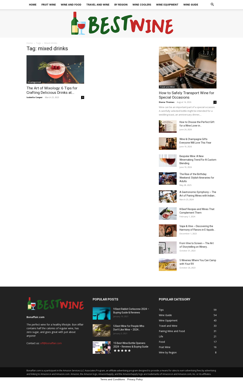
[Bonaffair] (121, 23)
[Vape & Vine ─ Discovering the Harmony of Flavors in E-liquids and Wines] (168, 230)
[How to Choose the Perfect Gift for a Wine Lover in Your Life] (168, 126)
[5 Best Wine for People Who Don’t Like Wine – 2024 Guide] (101, 330)
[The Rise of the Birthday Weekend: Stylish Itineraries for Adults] (168, 178)
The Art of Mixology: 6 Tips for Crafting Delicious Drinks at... (52, 90)
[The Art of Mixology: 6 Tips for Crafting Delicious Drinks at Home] (55, 69)
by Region (121, 4)
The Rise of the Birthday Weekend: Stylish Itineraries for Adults (196, 178)
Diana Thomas (166, 102)
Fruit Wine (48, 4)
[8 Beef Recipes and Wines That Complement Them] (168, 213)
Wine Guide (190, 4)
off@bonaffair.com (51, 343)
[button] (212, 5)
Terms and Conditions (112, 379)
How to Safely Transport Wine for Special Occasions (186, 95)
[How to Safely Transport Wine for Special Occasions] (187, 67)
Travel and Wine (97, 4)
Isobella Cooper (35, 97)
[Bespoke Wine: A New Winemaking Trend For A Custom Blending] (168, 160)
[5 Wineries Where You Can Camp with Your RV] (168, 265)
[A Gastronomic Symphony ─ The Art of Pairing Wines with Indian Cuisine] (168, 196)
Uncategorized (34, 82)
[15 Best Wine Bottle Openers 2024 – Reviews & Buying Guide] (101, 347)
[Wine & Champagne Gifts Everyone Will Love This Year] (168, 143)
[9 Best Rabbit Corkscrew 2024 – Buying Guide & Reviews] (101, 313)
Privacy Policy (135, 379)
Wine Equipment (167, 4)
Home (32, 4)
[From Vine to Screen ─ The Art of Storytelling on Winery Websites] (168, 247)
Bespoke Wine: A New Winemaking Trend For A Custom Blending (197, 160)
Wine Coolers (142, 4)
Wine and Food (71, 4)
